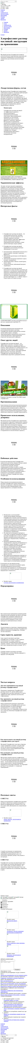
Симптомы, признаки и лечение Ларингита (12, 978)
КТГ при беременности (7, 980)
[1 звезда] (3, 897)
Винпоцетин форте (12, 920)
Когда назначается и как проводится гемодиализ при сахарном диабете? (13, 1005)
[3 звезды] (15, 897)
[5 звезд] (3, 898)
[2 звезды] (9, 897)
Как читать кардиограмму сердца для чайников (13, 983)
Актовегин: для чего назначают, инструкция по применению (15, 932)
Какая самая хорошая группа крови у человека (13, 994)
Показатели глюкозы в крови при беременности (13, 986)
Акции (2, 18)
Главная (3, 10)
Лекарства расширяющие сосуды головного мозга (14, 975)
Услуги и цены (4, 14)
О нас (2, 11)
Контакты (3, 19)
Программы (4, 15)
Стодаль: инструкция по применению (14, 582)
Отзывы (3, 17)
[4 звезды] (20, 897)
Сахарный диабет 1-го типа (11, 1000)
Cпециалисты (4, 12)
